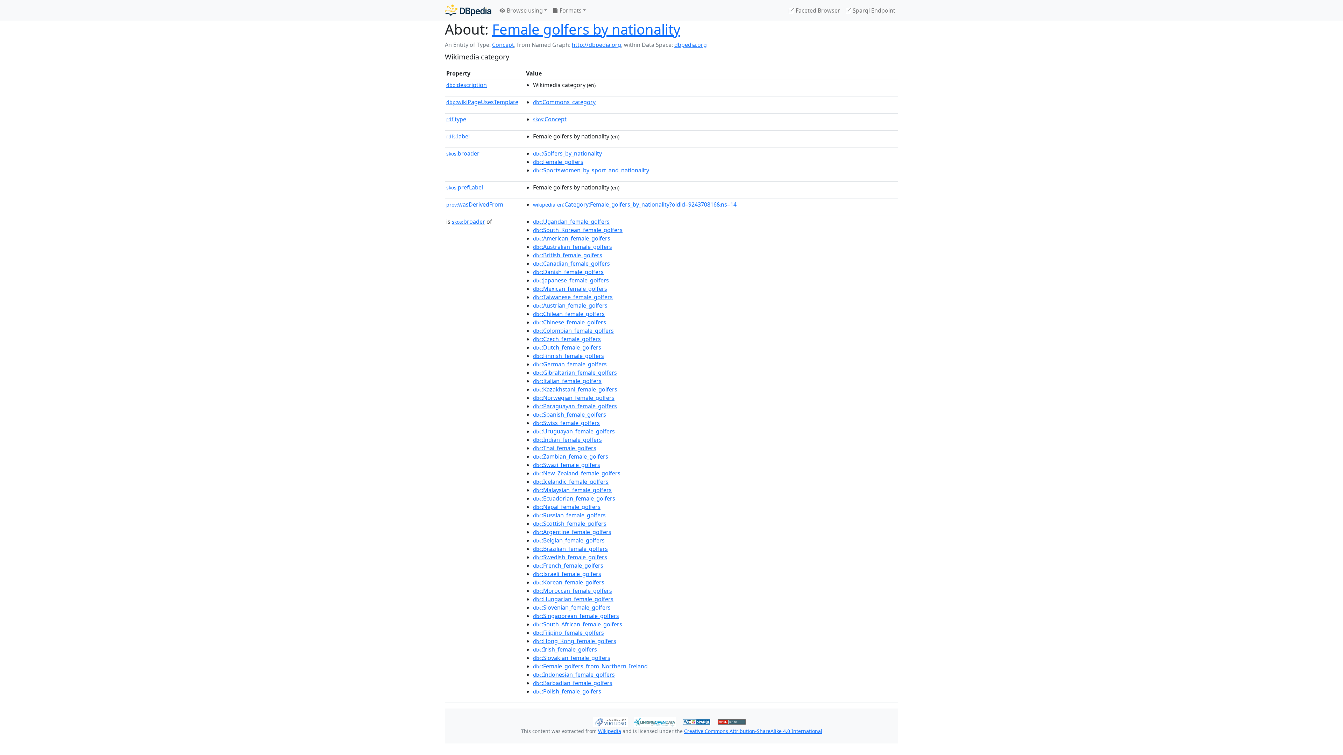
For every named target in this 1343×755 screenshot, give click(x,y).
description (466, 85)
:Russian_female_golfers (569, 515)
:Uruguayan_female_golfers (574, 431)
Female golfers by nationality (586, 29)
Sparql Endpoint (873, 10)
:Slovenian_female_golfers (572, 607)
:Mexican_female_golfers (570, 289)
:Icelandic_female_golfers (571, 482)
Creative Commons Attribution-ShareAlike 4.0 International (753, 731)
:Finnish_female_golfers (568, 356)
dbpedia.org (690, 45)
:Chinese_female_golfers (569, 322)
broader (462, 153)
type (456, 119)
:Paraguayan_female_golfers (575, 406)
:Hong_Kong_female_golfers (574, 641)
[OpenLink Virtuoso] (610, 721)
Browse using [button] (524, 10)
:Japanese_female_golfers (571, 280)
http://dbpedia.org (596, 45)
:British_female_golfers (567, 255)
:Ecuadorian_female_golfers (574, 498)
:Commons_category (564, 102)
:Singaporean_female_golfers (576, 616)
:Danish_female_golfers (568, 272)
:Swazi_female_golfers (566, 465)
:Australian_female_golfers (572, 247)
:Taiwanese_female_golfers (573, 297)
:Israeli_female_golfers (567, 574)
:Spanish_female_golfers (569, 414)
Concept (503, 45)
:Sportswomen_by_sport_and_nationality (591, 170)
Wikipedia (609, 731)
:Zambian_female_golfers (570, 456)
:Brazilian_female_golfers (570, 549)
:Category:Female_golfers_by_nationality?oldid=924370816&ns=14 (635, 204)
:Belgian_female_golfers (569, 540)
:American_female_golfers (571, 238)
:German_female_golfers (570, 364)
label (458, 136)
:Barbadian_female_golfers (572, 683)
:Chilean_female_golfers (569, 314)
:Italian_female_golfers (567, 381)
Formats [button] (570, 10)
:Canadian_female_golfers (571, 263)
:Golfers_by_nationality (567, 153)
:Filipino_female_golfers (568, 633)
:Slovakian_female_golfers (571, 658)
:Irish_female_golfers (565, 649)
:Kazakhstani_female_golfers (575, 389)
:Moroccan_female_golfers (572, 591)
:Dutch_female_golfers (567, 347)
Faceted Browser (817, 10)
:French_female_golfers (568, 565)
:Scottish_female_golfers (569, 523)
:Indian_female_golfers (567, 440)
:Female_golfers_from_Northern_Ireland (590, 666)
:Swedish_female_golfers (570, 557)
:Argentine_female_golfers (572, 532)
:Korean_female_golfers (568, 582)
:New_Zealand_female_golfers (576, 473)
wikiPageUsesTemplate (482, 102)
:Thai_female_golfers (564, 448)
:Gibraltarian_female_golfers (575, 372)
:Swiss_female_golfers (566, 423)
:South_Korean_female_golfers (578, 230)
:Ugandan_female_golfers (571, 221)
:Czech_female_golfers (567, 339)
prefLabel (464, 187)
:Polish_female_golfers (567, 691)
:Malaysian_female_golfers (572, 490)
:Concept (550, 119)
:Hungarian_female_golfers (573, 599)
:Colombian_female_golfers (573, 331)
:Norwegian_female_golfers (573, 398)
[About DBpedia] (468, 10)
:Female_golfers (558, 162)
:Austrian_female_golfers (570, 305)
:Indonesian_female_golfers (574, 674)
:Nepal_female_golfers (567, 507)
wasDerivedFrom (474, 204)
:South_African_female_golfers (577, 624)
